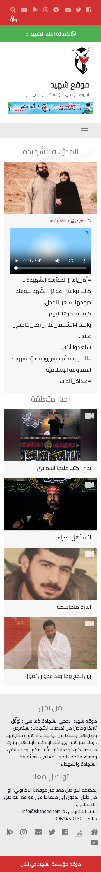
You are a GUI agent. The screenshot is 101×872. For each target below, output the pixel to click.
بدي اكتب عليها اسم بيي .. (62, 468)
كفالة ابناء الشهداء (48, 33)
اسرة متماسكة (74, 606)
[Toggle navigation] (84, 130)
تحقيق (80, 220)
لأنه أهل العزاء (74, 537)
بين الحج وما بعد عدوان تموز (59, 676)
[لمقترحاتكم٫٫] (14, 18)
